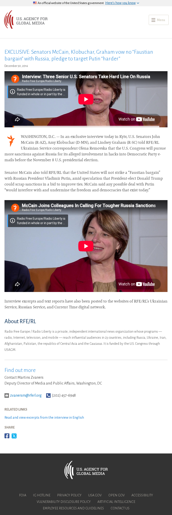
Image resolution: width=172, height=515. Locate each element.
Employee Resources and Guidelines (73, 508)
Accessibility (142, 495)
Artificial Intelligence (116, 502)
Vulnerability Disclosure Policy (64, 502)
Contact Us (120, 508)
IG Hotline (41, 495)
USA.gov (95, 495)
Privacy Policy (69, 495)
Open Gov (116, 495)
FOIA (22, 495)
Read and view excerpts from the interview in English (44, 417)
